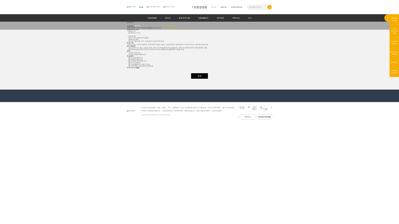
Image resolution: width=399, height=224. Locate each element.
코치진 (167, 18)
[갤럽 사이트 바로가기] (131, 6)
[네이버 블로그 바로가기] (141, 7)
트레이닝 (236, 18)
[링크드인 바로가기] (169, 6)
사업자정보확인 (217, 111)
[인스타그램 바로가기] (153, 6)
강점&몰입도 (203, 18)
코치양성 (220, 18)
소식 (250, 18)
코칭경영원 (151, 18)
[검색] (269, 7)
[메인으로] (199, 7)
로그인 (214, 7)
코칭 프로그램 (184, 18)
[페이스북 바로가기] (271, 107)
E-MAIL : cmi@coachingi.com (150, 111)
